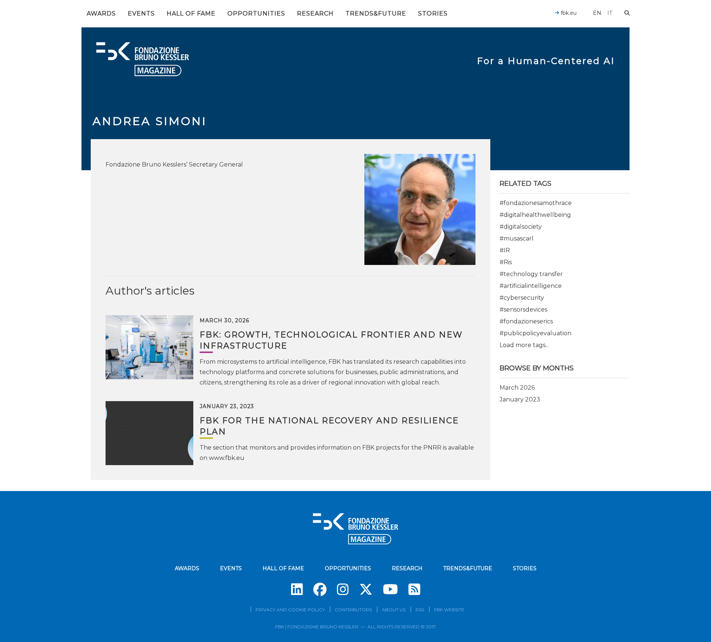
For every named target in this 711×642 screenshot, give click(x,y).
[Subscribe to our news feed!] (414, 589)
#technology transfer (531, 274)
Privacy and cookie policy (290, 609)
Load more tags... (524, 345)
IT (609, 12)
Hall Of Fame (191, 13)
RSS (419, 609)
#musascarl (517, 238)
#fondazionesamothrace (536, 202)
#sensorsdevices (523, 309)
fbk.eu (568, 13)
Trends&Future (376, 13)
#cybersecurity (522, 297)
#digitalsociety (521, 226)
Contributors (353, 609)
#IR (505, 250)
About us (393, 609)
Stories (433, 13)
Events (141, 13)
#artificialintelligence (531, 285)
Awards (101, 13)
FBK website (449, 609)
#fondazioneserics (526, 321)
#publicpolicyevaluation (535, 333)
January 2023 (520, 399)
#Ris (506, 262)
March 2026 (517, 387)
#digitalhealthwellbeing (535, 214)
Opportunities (256, 13)
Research (315, 13)
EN (597, 12)
